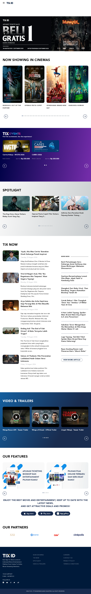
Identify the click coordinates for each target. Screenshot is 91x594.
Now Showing (38, 555)
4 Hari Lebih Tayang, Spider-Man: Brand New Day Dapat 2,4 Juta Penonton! (73, 315)
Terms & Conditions (71, 564)
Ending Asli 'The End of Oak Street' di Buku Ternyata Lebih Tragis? (34, 331)
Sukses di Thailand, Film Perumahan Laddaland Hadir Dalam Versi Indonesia (36, 358)
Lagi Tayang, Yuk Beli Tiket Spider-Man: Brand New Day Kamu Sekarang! (73, 339)
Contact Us (68, 558)
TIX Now (36, 558)
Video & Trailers (39, 564)
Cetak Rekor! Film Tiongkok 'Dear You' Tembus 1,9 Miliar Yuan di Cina (74, 303)
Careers (66, 555)
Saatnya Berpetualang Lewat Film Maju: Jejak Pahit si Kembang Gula (74, 278)
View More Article (71, 360)
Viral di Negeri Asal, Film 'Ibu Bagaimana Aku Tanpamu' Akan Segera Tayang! (34, 276)
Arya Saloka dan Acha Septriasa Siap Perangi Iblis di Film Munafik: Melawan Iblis (35, 303)
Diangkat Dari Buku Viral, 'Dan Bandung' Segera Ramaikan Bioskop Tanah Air (74, 291)
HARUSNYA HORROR (76, 105)
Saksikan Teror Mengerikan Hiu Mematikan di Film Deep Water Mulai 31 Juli (73, 327)
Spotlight (37, 561)
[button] (6, 116)
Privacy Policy (69, 561)
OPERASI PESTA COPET (33, 105)
